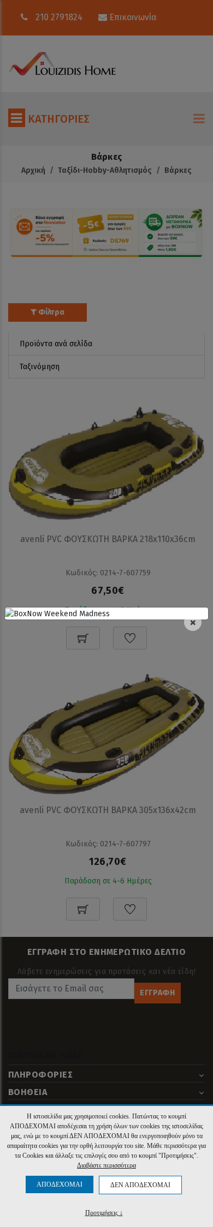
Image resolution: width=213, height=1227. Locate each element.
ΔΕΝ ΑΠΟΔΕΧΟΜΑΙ (140, 1185)
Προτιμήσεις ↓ (104, 1212)
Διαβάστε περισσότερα (106, 1165)
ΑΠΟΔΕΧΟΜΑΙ (59, 1184)
